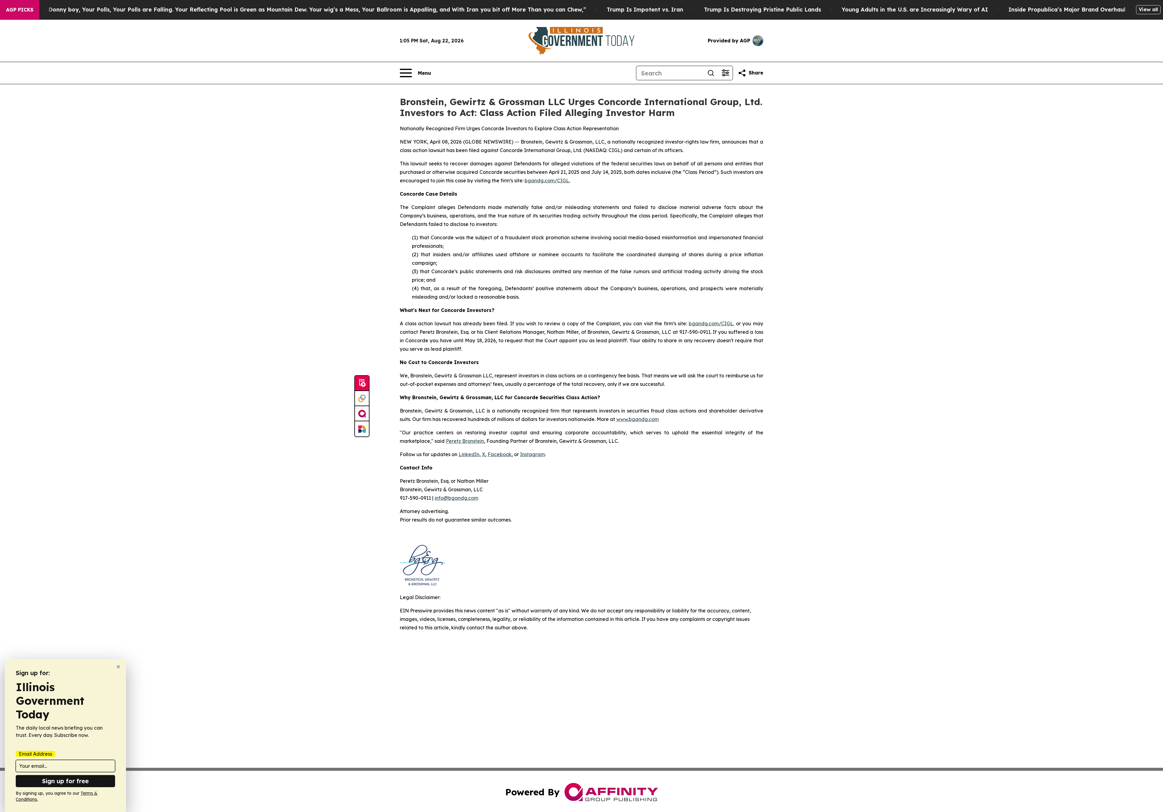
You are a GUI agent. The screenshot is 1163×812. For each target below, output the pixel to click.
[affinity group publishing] (362, 413)
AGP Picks (19, 10)
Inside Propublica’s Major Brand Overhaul (1067, 9)
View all (1148, 9)
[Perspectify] (362, 398)
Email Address (35, 754)
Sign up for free (65, 781)
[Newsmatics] (362, 428)
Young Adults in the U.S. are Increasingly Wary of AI (915, 9)
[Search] (711, 73)
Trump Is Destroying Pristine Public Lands (762, 9)
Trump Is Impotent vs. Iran (645, 9)
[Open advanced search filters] (725, 73)
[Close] (118, 667)
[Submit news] (362, 383)
